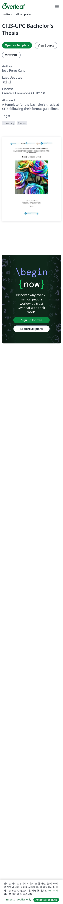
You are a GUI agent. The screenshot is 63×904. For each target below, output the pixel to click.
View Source (46, 45)
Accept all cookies (46, 899)
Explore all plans (31, 329)
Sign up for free (31, 320)
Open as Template (17, 45)
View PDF (11, 55)
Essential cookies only (18, 899)
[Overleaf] (13, 6)
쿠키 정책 (53, 890)
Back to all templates (17, 14)
